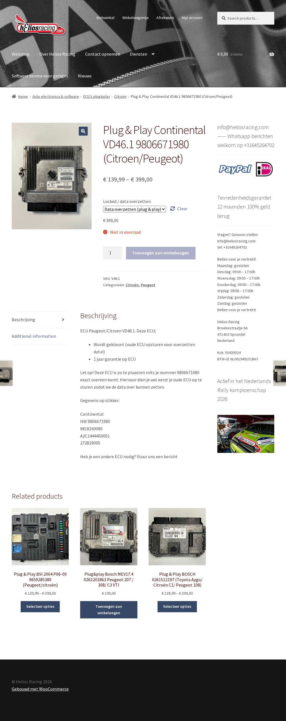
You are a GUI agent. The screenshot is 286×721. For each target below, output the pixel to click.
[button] (83, 131)
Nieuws (85, 76)
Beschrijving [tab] (23, 319)
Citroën (120, 96)
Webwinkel (105, 17)
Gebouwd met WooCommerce (40, 689)
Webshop (21, 54)
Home (23, 96)
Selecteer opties (40, 606)
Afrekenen (165, 17)
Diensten (138, 54)
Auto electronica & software (55, 96)
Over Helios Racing (57, 54)
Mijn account (192, 17)
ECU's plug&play (96, 96)
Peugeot (148, 284)
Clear (182, 208)
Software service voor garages (40, 76)
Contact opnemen (102, 54)
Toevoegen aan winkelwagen (160, 253)
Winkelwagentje (135, 17)
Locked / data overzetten (127, 201)
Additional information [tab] (34, 336)
